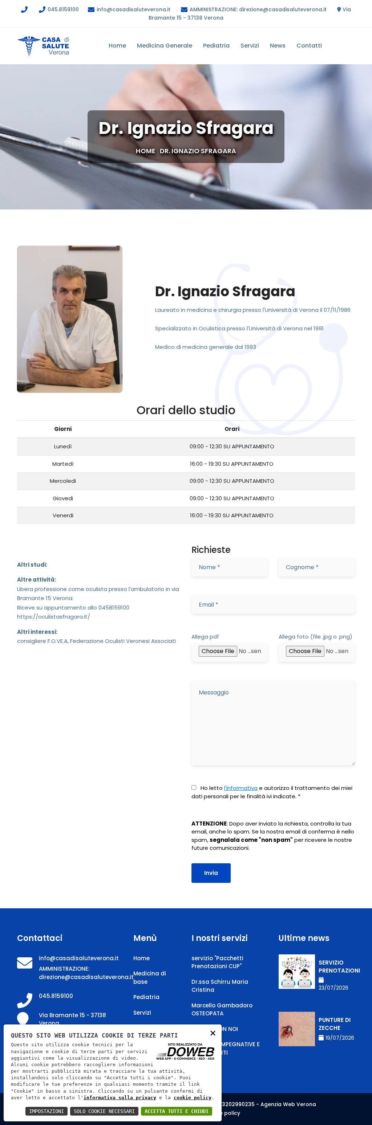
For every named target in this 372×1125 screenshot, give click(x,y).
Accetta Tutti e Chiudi (177, 1111)
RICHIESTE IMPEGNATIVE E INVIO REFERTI (225, 1048)
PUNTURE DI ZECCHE (335, 1024)
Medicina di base (149, 978)
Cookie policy (222, 1113)
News (278, 45)
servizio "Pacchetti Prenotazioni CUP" (217, 962)
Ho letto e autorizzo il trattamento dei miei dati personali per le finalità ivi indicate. (271, 792)
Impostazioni (46, 1111)
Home (117, 45)
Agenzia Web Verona (288, 1104)
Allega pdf (205, 636)
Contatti (309, 45)
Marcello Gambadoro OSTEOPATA (221, 1010)
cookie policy (192, 1097)
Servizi (249, 45)
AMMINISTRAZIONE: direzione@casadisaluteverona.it (257, 9)
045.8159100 (62, 9)
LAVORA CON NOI (214, 1029)
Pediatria (216, 45)
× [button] (213, 1032)
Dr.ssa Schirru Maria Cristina (219, 986)
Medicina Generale (164, 45)
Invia (211, 873)
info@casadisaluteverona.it (132, 9)
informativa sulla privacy (120, 1097)
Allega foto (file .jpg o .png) (315, 636)
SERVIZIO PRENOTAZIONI (337, 967)
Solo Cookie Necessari (104, 1111)
